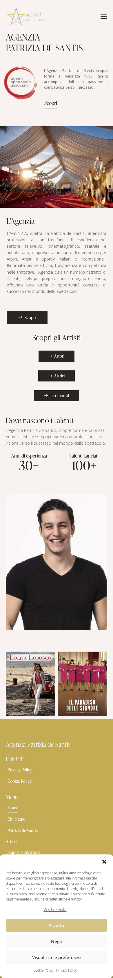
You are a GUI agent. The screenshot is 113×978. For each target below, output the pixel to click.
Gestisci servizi (55, 909)
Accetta (56, 925)
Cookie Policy (43, 970)
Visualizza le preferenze (56, 957)
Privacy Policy (66, 970)
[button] (104, 862)
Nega (56, 941)
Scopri (50, 103)
